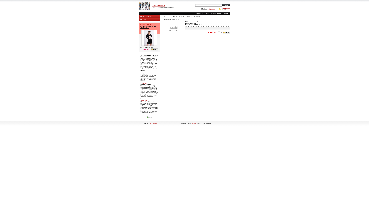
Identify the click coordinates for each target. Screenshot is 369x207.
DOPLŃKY (143, 19)
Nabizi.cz (193, 123)
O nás (207, 13)
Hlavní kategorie (168, 17)
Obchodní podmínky (216, 13)
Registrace (212, 9)
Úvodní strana (199, 13)
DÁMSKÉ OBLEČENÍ (145, 16)
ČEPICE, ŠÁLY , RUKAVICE (193, 17)
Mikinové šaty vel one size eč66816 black (148, 27)
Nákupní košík (226, 8)
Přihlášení (204, 9)
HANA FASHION (152, 123)
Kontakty (226, 13)
